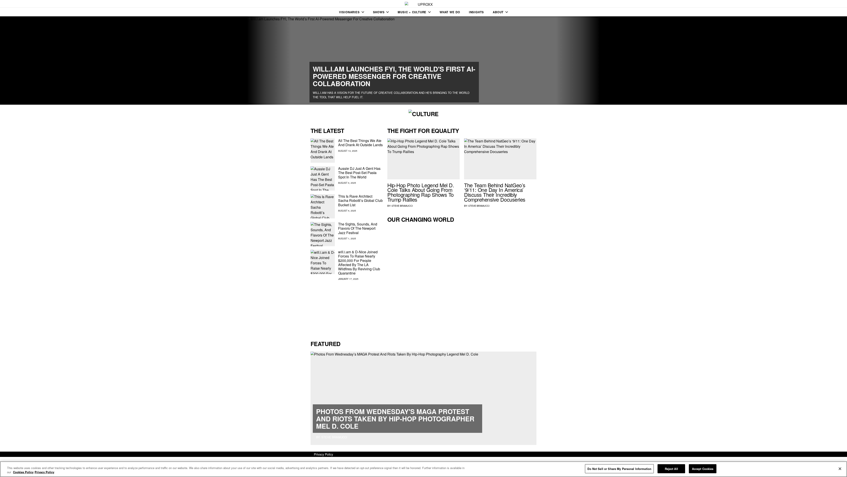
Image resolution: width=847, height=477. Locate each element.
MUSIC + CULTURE (412, 12)
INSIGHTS (476, 12)
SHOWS (379, 12)
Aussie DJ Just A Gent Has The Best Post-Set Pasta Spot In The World (359, 172)
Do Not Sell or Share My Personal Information (619, 469)
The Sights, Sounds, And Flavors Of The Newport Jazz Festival (357, 228)
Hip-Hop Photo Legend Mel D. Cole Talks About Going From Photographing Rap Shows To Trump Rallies (420, 192)
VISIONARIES (349, 12)
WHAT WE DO (450, 12)
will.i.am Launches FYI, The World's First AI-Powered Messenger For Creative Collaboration (394, 76)
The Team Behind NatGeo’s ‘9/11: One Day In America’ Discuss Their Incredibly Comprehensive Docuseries (494, 192)
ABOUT (498, 12)
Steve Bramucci (402, 205)
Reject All (671, 469)
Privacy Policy (323, 454)
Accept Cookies (703, 469)
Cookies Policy (23, 472)
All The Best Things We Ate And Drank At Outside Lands (360, 142)
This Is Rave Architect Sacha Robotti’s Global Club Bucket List (360, 200)
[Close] (840, 468)
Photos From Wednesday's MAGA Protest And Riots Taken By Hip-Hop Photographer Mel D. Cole (395, 419)
